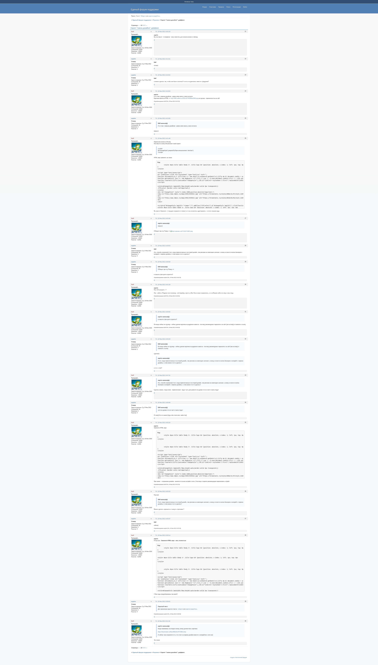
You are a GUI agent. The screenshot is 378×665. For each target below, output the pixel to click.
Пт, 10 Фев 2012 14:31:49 (163, 138)
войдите (180, 609)
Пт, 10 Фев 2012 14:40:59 (163, 262)
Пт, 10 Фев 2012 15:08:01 (163, 601)
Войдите (143, 16)
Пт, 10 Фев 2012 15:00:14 (163, 535)
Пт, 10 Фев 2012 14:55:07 (163, 519)
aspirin (133, 59)
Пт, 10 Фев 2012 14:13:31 (163, 59)
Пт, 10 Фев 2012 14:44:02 (163, 312)
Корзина (156, 20)
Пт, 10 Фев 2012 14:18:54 (163, 91)
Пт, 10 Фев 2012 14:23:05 (163, 118)
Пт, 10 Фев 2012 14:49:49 (163, 402)
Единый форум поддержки (142, 20)
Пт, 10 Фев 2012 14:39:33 (163, 245)
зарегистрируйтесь (154, 16)
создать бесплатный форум (238, 657)
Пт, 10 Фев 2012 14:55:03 (163, 491)
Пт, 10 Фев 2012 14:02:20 (163, 31)
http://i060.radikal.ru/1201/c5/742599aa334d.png (184, 98)
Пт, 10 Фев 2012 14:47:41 (163, 375)
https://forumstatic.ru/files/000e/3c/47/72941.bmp (172, 632)
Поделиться (155, 31)
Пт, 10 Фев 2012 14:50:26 (163, 422)
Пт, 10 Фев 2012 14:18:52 (163, 75)
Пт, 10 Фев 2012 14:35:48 (163, 218)
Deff (132, 31)
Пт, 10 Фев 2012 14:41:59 (163, 284)
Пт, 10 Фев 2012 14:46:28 (163, 339)
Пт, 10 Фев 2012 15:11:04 (163, 621)
